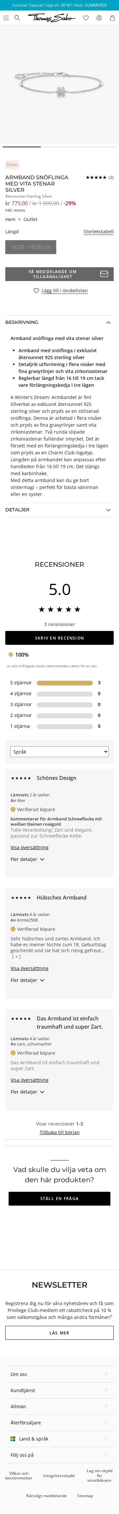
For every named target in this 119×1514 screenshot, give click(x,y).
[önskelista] (86, 18)
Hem (10, 219)
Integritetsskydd (58, 1475)
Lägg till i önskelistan (65, 291)
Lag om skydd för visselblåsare (99, 1475)
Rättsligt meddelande (46, 1496)
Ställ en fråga (59, 1198)
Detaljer (17, 510)
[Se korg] (112, 18)
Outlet (30, 219)
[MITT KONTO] (99, 18)
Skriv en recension (59, 638)
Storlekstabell (99, 231)
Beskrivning (21, 322)
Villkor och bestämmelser (18, 1476)
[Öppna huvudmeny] (5, 18)
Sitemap (85, 1496)
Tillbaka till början (60, 1132)
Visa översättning (30, 847)
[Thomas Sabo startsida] (17, 18)
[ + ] (16, 956)
